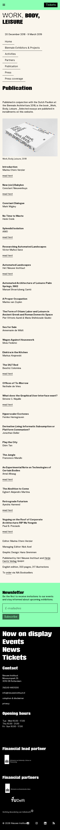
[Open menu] (4, 5)
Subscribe (10, 617)
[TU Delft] (17, 800)
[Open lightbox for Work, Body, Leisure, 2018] (30, 137)
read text (7, 175)
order (9, 572)
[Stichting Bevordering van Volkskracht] (17, 811)
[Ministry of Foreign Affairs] (17, 788)
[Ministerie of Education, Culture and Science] (17, 759)
